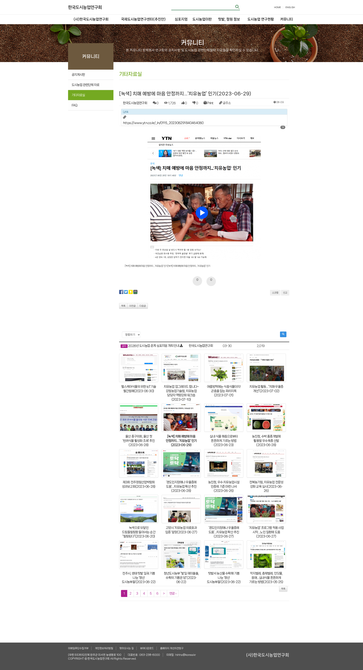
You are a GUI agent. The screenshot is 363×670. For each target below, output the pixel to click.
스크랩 (275, 292)
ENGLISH (290, 7)
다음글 (143, 306)
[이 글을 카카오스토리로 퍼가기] (131, 291)
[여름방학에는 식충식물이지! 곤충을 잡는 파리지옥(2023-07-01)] (223, 368)
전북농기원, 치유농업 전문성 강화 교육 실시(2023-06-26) (266, 486)
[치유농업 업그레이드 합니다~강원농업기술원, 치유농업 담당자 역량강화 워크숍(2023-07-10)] (181, 368)
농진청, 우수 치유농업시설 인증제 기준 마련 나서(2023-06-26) (224, 486)
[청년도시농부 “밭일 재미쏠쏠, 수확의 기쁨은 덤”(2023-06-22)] (181, 554)
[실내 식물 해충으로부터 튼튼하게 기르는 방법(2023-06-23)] (223, 417)
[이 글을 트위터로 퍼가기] (126, 291)
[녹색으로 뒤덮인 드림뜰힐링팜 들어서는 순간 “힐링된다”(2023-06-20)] (138, 509)
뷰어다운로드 (147, 648)
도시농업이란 (202, 19)
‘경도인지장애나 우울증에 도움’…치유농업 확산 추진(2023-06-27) (224, 532)
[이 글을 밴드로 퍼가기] (135, 291)
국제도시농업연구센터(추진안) (143, 19)
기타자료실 (78, 95)
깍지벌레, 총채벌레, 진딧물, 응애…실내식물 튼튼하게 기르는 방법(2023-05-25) (266, 578)
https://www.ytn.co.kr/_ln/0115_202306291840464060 (163, 123)
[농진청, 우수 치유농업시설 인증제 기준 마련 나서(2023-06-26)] (223, 463)
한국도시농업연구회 (135, 103)
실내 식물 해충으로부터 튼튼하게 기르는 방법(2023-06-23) (224, 441)
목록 (123, 306)
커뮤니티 (286, 19)
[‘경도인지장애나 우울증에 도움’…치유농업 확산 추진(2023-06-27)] (223, 509)
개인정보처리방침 (104, 648)
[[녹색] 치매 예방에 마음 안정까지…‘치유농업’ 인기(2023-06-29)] (181, 417)
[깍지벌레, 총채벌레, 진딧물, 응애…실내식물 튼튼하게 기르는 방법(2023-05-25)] (266, 554)
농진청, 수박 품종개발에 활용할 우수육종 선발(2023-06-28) (266, 441)
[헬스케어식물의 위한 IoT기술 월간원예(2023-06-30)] (138, 368)
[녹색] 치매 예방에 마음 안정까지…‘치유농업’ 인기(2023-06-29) (181, 441)
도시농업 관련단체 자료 (85, 84)
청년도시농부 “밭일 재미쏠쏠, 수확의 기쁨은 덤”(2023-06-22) (181, 578)
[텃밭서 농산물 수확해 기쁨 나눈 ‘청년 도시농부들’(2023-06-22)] (223, 554)
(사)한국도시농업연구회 (91, 19)
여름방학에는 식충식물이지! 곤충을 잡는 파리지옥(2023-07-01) (223, 391)
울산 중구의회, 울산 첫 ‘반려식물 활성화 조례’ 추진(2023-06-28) (139, 441)
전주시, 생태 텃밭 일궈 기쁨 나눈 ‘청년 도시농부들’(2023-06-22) (139, 578)
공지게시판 (78, 74)
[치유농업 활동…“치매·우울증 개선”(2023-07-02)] (266, 368)
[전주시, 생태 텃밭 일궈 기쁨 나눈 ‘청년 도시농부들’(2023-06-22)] (138, 554)
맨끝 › (172, 593)
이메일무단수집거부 (78, 648)
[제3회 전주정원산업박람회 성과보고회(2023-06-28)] (138, 463)
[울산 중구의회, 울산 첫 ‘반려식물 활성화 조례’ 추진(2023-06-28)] (138, 417)
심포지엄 (181, 19)
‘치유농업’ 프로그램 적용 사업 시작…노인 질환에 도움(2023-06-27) (266, 532)
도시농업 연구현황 (260, 19)
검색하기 (237, 7)
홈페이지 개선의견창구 (171, 648)
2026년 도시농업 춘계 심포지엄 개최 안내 (153, 345)
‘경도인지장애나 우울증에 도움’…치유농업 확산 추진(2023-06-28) (181, 486)
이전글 (132, 306)
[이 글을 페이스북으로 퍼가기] (121, 291)
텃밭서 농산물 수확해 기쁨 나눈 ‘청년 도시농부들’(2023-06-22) (224, 578)
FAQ (74, 105)
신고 (285, 292)
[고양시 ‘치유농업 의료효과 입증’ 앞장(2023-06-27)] (181, 509)
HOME (277, 7)
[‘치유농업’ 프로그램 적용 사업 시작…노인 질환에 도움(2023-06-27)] (266, 509)
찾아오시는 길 (126, 648)
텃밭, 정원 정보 (229, 19)
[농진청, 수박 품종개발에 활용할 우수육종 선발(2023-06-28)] (266, 417)
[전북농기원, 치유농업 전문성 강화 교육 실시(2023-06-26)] (266, 463)
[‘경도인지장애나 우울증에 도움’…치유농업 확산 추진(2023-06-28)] (181, 463)
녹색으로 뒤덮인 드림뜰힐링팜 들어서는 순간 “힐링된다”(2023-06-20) (138, 532)
